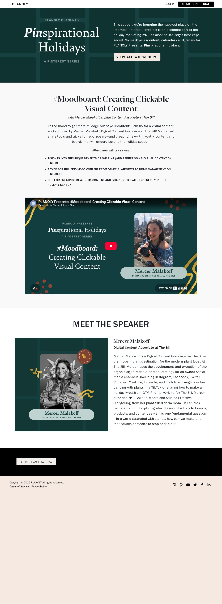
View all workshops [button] (137, 57)
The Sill (148, 117)
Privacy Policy (39, 486)
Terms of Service (19, 486)
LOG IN (170, 4)
